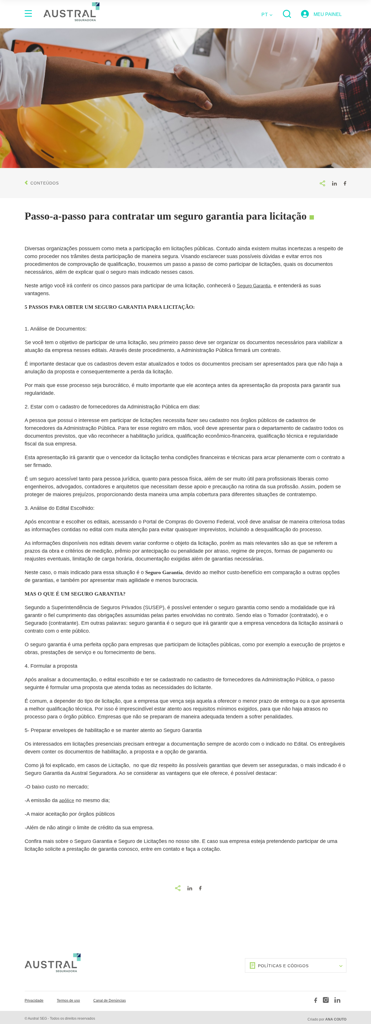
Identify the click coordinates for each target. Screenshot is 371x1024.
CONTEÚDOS (44, 183)
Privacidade (34, 1000)
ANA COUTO (335, 1019)
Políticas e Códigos (283, 965)
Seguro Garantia (254, 285)
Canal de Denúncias (109, 1000)
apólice (66, 800)
